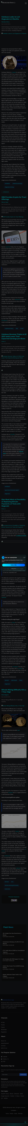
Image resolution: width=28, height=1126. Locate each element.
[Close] (24, 557)
